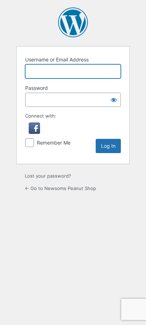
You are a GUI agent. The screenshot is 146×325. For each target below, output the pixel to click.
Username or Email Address (57, 59)
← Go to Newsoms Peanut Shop (60, 188)
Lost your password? (48, 176)
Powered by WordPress (73, 22)
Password (36, 88)
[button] (34, 132)
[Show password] (114, 100)
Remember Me (54, 143)
